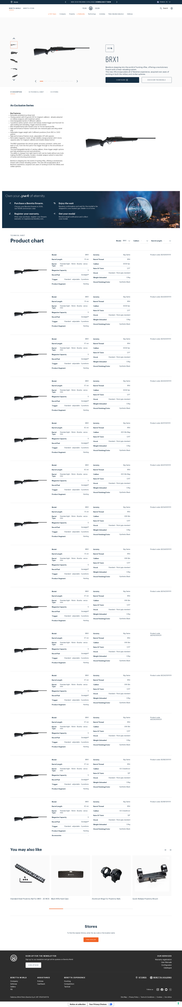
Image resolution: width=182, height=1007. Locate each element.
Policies (40, 981)
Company (14, 981)
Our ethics (168, 997)
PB (11, 989)
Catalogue (168, 968)
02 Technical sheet (36, 92)
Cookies (159, 997)
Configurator (166, 965)
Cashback (41, 984)
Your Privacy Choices (98, 1004)
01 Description (16, 92)
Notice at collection (78, 1004)
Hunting (67, 981)
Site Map (124, 997)
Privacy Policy (133, 997)
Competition (69, 984)
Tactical (67, 987)
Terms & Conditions (147, 997)
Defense (13, 984)
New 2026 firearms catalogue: (91, 2)
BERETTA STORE (28, 8)
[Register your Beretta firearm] (91, 209)
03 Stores (54, 92)
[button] (77, 81)
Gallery (13, 987)
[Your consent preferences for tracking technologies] (178, 1003)
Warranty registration (163, 959)
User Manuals (166, 962)
